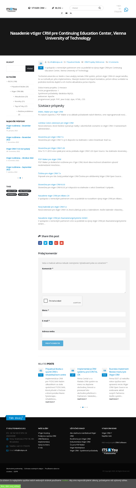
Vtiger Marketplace (77, 445)
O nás (40, 445)
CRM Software (120, 439)
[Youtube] (66, 13)
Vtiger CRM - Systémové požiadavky (84, 448)
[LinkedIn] (71, 13)
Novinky (18, 101)
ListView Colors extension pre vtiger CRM (55, 123)
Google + (56, 243)
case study (11, 184)
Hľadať (10, 62)
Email (61, 243)
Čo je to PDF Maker (77, 442)
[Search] (99, 8)
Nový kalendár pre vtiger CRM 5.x (52, 207)
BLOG (58, 8)
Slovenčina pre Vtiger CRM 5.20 (51, 148)
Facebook (40, 243)
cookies (65, 477)
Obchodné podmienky (14, 466)
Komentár (47, 268)
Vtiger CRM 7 (107, 430)
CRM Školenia (43, 436)
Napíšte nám (107, 433)
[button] (81, 404)
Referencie (100, 62)
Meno (45, 310)
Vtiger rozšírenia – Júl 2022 (17, 135)
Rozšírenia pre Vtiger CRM (80, 436)
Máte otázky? (16, 415)
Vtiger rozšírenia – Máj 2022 (17, 153)
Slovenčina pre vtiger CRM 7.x (50, 137)
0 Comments (114, 62)
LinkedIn (51, 243)
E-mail (46, 320)
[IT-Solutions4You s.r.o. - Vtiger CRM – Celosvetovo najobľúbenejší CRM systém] (11, 10)
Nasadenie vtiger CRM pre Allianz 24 (53, 195)
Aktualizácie (20, 96)
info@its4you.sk (56, 62)
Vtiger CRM (38, 8)
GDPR (16, 469)
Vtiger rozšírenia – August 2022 (19, 125)
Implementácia (44, 439)
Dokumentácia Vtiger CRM (80, 439)
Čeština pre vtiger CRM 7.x (49, 173)
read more (49, 399)
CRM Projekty (89, 62)
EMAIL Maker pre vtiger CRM (50, 111)
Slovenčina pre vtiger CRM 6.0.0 (51, 184)
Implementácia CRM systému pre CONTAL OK (55, 371)
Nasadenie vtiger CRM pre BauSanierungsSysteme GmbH (62, 218)
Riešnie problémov (25, 111)
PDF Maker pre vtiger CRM (49, 159)
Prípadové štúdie (73, 62)
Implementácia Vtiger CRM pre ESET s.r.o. (119, 370)
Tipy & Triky (19, 106)
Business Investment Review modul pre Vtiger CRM (87, 371)
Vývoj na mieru (44, 442)
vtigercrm (23, 187)
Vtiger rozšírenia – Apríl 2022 (18, 162)
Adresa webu (48, 331)
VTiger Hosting (44, 430)
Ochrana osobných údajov (33, 466)
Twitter (45, 243)
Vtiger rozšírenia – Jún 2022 (17, 144)
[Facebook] (62, 13)
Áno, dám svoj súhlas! (10, 483)
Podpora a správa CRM (47, 433)
